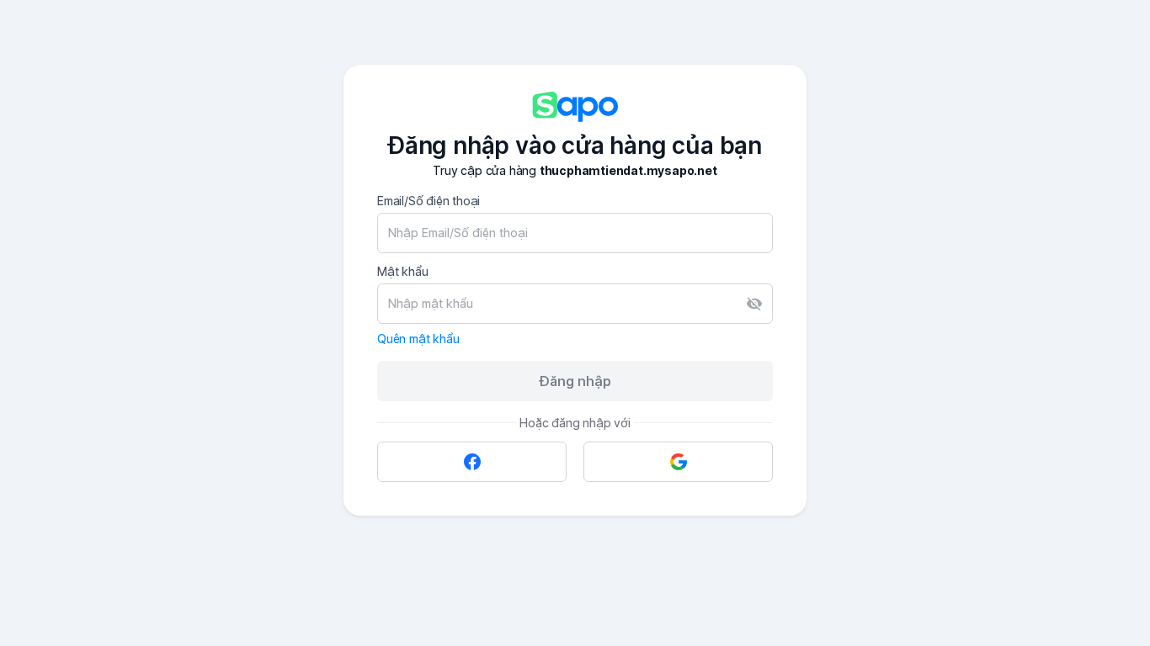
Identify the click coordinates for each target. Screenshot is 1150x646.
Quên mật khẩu (418, 338)
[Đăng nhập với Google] (678, 462)
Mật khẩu (402, 271)
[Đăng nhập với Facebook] (472, 462)
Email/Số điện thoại (428, 200)
